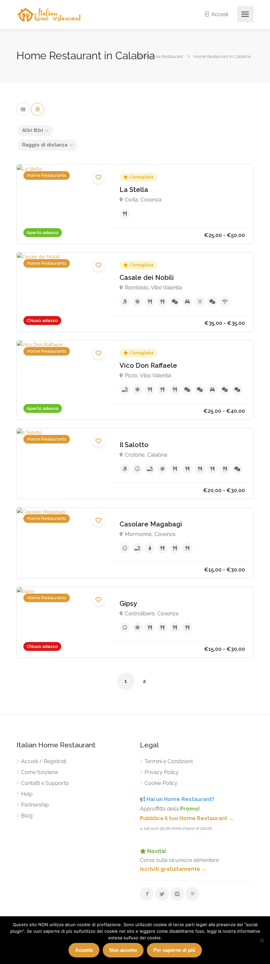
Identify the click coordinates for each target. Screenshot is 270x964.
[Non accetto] (261, 940)
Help (27, 794)
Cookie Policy (161, 783)
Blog (27, 816)
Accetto (84, 950)
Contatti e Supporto (45, 783)
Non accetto (123, 950)
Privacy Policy (162, 772)
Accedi (219, 14)
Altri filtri (32, 130)
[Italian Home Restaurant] (49, 14)
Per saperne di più (174, 950)
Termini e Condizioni (169, 761)
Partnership (35, 805)
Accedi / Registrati (43, 761)
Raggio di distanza (45, 145)
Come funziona (39, 772)
